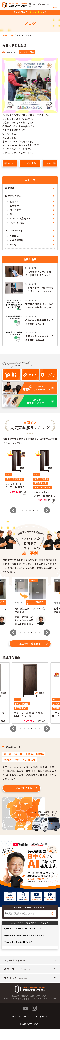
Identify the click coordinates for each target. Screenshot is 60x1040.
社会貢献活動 (17, 240)
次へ (49, 163)
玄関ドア (14, 201)
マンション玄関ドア (20, 218)
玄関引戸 (14, 205)
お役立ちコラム (13, 195)
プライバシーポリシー (22, 1017)
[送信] (52, 913)
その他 (13, 244)
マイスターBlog (13, 230)
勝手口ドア (15, 210)
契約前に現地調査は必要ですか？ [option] (18, 942)
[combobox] (30, 913)
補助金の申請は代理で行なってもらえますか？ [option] (24, 935)
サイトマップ (42, 1017)
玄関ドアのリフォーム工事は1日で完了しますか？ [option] (25, 928)
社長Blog (14, 236)
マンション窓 (17, 222)
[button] (13, 510)
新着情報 (10, 188)
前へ (10, 163)
